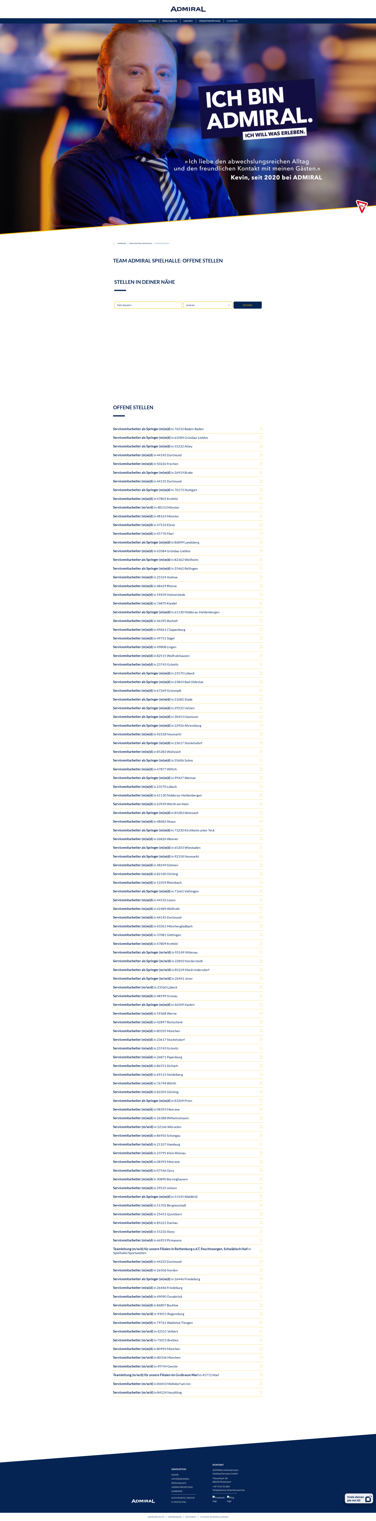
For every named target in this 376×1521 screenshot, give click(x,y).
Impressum (175, 1517)
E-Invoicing (178, 1502)
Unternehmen (180, 1479)
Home (175, 1474)
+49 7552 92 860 (221, 1486)
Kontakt (190, 1517)
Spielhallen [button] (169, 21)
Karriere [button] (232, 21)
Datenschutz (156, 1517)
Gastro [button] (188, 21)
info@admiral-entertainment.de (229, 1490)
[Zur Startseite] (114, 243)
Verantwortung (182, 1487)
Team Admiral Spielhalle (140, 243)
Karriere (122, 243)
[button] (362, 207)
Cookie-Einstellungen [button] (214, 1517)
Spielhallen (178, 1483)
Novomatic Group (183, 1497)
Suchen (247, 305)
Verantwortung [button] (209, 21)
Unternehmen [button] (147, 21)
